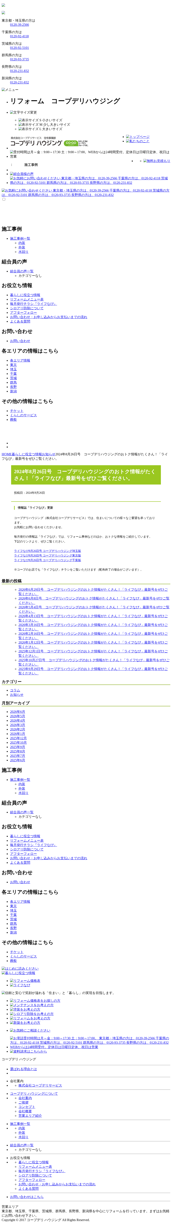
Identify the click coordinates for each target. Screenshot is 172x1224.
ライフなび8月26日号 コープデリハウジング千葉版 (47, 560)
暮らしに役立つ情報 (33, 1162)
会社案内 (25, 1098)
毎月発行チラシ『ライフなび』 (41, 1171)
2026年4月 (17, 720)
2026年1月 (17, 733)
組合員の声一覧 (22, 1145)
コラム (15, 690)
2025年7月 (17, 756)
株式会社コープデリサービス (40, 1085)
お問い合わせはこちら (27, 1197)
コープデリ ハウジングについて (34, 1093)
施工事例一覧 (20, 1124)
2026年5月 (17, 716)
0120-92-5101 (19, 48)
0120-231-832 (19, 71)
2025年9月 (17, 747)
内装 (21, 243)
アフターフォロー (31, 1180)
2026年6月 (17, 711)
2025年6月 (17, 760)
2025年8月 (17, 751)
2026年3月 (17, 725)
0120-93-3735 (19, 59)
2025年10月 (18, 742)
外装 (21, 247)
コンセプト (26, 1107)
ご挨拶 (23, 1102)
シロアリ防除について (35, 1175)
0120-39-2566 (19, 24)
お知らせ (16, 694)
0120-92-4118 (19, 36)
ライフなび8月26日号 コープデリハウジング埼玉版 (47, 551)
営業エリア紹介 (30, 1115)
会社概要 (25, 1111)
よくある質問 (28, 1188)
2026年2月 (17, 729)
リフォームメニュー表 (35, 1166)
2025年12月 (18, 738)
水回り (23, 251)
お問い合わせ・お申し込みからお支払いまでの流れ (57, 1184)
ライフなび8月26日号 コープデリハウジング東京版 (47, 555)
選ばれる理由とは (23, 1069)
